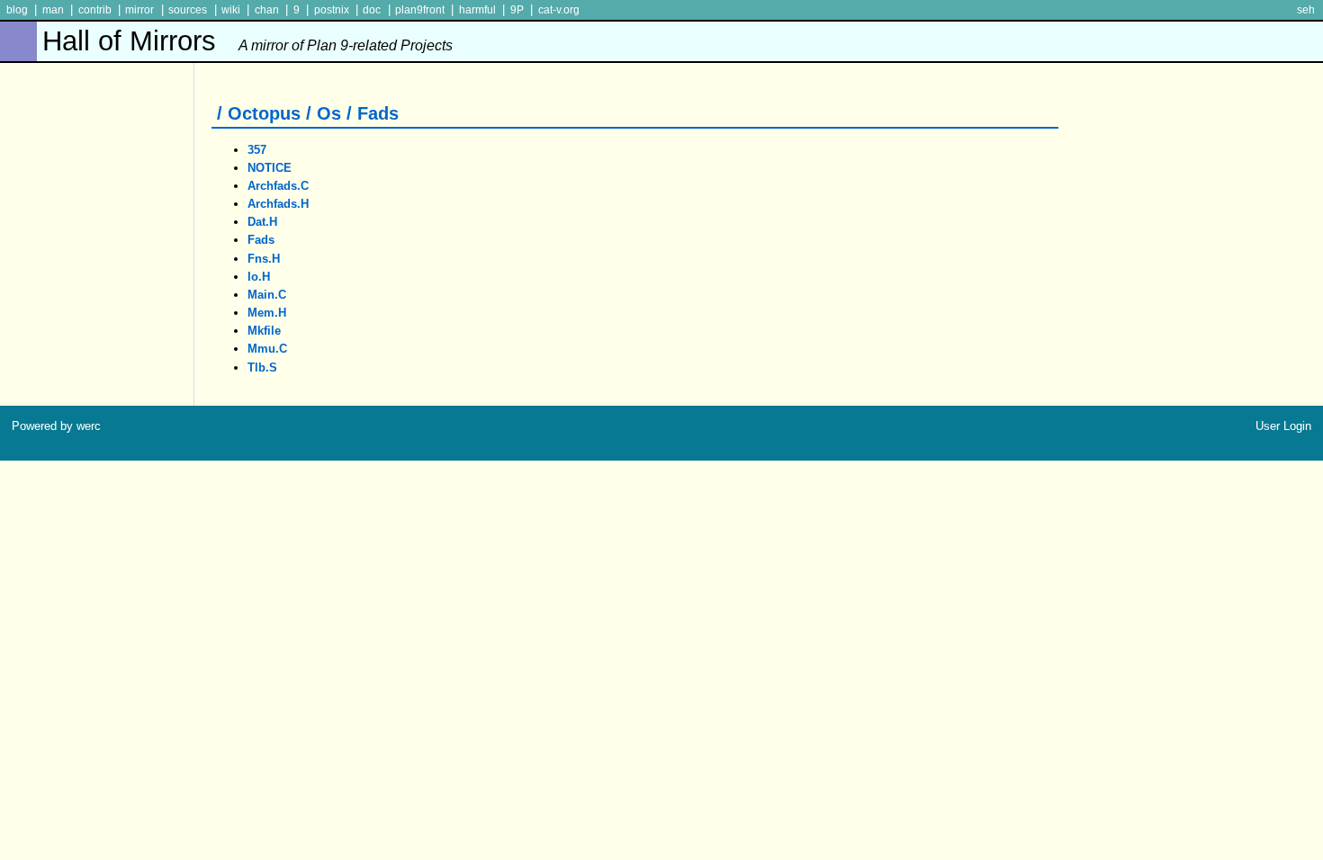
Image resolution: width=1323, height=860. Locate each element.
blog (17, 10)
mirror (139, 10)
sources (187, 10)
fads (261, 239)
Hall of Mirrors (247, 41)
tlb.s (262, 367)
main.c (267, 294)
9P (517, 10)
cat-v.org (559, 10)
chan (267, 10)
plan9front (420, 10)
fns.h (264, 258)
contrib (95, 10)
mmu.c (267, 348)
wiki (230, 10)
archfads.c (278, 186)
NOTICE (270, 168)
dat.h (262, 221)
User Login (1283, 426)
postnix (331, 10)
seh (1306, 10)
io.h (259, 276)
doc (372, 10)
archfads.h (278, 204)
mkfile (264, 330)
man (53, 10)
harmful (477, 10)
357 (257, 150)
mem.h (267, 312)
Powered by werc (56, 426)
